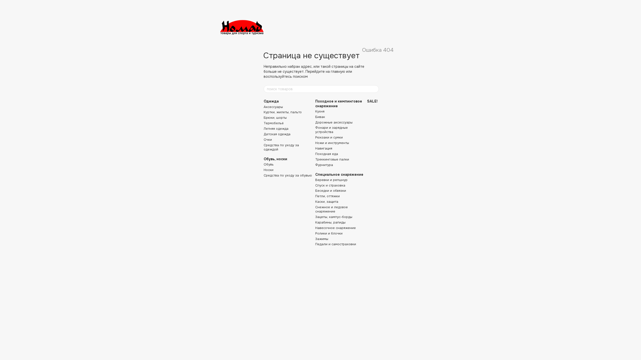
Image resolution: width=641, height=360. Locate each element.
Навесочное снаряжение (335, 228)
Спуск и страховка (330, 185)
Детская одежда (277, 134)
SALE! (372, 101)
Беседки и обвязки (330, 190)
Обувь (269, 164)
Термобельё (274, 123)
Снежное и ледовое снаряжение (331, 209)
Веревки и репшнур (331, 180)
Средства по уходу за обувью (288, 175)
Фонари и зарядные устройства (331, 130)
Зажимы (321, 239)
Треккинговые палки (332, 159)
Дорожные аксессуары (334, 122)
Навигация (323, 148)
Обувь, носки (275, 159)
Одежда (271, 101)
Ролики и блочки (329, 233)
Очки (268, 140)
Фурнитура (324, 165)
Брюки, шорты (275, 118)
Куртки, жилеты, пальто (283, 112)
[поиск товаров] (375, 89)
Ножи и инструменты (332, 143)
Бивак (320, 117)
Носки (268, 170)
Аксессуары (273, 107)
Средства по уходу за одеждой (281, 147)
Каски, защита (326, 202)
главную (338, 71)
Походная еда (326, 154)
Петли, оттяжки (327, 196)
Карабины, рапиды (330, 222)
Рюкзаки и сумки (329, 137)
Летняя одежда (276, 128)
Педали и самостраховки (335, 244)
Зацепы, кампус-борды (333, 217)
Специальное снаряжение (339, 174)
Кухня (320, 111)
